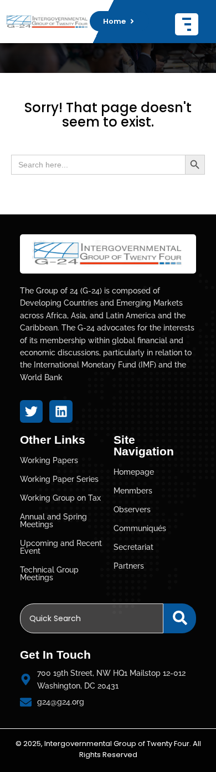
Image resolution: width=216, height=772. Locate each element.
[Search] (179, 618)
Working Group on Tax (60, 497)
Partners (129, 565)
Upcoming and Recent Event (61, 547)
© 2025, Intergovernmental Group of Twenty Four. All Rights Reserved (108, 749)
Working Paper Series (59, 479)
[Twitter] (31, 411)
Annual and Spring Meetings (53, 520)
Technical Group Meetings (49, 573)
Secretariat (133, 547)
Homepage (134, 472)
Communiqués (140, 528)
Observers (132, 509)
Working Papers (49, 460)
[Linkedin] (60, 411)
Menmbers (133, 490)
